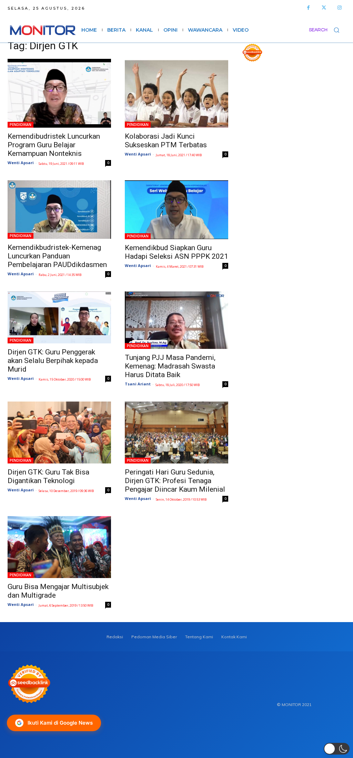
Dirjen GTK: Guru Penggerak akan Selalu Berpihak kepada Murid (53, 360)
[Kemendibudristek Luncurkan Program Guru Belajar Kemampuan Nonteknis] (59, 93)
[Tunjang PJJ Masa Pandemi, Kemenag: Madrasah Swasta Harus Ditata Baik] (176, 320)
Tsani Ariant (138, 383)
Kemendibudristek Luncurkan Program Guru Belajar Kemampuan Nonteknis (54, 145)
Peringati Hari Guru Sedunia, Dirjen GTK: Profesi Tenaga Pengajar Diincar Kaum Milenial (175, 480)
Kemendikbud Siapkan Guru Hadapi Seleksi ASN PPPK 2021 (176, 252)
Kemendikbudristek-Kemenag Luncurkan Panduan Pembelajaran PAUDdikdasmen (57, 256)
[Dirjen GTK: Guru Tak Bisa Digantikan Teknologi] (59, 432)
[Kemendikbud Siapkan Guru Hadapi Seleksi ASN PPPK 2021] (176, 209)
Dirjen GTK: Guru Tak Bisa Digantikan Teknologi (48, 476)
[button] (327, 30)
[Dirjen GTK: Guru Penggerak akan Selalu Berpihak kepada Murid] (59, 317)
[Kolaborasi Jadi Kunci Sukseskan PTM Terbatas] (176, 93)
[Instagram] (339, 8)
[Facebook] (308, 8)
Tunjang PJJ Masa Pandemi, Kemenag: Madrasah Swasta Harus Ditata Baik (170, 366)
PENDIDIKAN (20, 124)
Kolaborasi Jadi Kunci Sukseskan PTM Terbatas (166, 140)
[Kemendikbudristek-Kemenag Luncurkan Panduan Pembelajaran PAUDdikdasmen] (59, 209)
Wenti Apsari (21, 162)
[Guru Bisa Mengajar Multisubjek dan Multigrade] (59, 547)
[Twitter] (324, 8)
